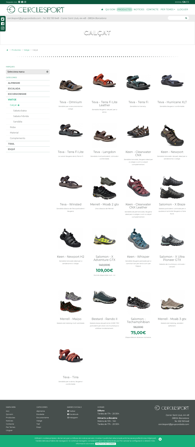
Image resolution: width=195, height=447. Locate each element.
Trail (11, 144)
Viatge (26, 50)
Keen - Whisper (138, 256)
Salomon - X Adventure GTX (104, 258)
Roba (13, 127)
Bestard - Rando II (104, 319)
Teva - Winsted (70, 204)
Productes (124, 9)
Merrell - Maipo (70, 319)
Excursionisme (17, 94)
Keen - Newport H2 (70, 256)
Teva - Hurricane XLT (172, 102)
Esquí (11, 149)
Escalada (14, 88)
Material (14, 132)
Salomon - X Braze (172, 204)
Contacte (152, 9)
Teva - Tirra (71, 377)
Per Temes (167, 9)
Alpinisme (14, 83)
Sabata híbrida (21, 116)
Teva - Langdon (104, 152)
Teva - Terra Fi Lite (71, 152)
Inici (102, 9)
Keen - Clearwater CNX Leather (138, 206)
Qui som (110, 9)
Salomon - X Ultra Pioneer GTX (172, 258)
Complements (17, 138)
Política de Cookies (105, 444)
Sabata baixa (20, 110)
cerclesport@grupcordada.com (24, 18)
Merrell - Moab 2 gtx (104, 204)
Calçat (13, 105)
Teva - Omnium (70, 102)
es (187, 2)
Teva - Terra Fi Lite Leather (104, 103)
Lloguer (182, 9)
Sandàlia (17, 121)
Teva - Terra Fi (138, 102)
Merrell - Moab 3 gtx (172, 319)
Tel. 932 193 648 (51, 18)
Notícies (139, 9)
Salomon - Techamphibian (138, 320)
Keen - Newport (172, 152)
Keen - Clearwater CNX (138, 153)
